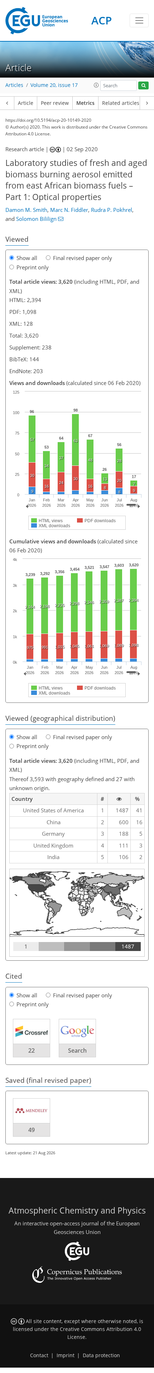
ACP (101, 20)
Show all (26, 257)
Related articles (120, 103)
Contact (39, 1355)
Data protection (101, 1355)
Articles (14, 85)
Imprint (65, 1355)
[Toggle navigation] (139, 20)
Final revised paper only (82, 257)
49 (31, 1130)
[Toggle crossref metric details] (31, 1030)
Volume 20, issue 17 (54, 85)
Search (77, 1050)
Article (25, 103)
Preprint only (32, 267)
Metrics (85, 103)
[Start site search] (143, 86)
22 (31, 1050)
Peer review (55, 103)
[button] (96, 85)
